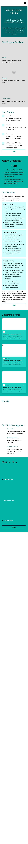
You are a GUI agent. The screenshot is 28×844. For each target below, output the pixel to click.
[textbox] (14, 3)
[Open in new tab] (24, 332)
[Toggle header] (25, 3)
